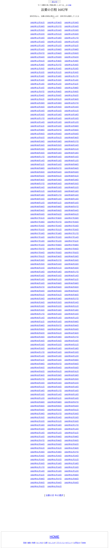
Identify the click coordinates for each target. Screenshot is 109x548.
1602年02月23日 (71, 417)
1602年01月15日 (71, 467)
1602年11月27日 (54, 65)
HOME (54, 536)
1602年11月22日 (37, 72)
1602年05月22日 (54, 306)
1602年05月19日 (54, 310)
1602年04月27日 (71, 337)
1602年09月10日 (54, 164)
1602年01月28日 (54, 452)
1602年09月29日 (37, 141)
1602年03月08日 (54, 402)
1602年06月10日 (37, 283)
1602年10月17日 (37, 118)
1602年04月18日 (71, 348)
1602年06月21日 (54, 268)
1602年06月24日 (54, 264)
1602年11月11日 (71, 84)
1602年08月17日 (54, 195)
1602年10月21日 (71, 111)
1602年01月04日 (54, 483)
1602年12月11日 (72, 46)
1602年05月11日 (37, 322)
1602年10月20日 (37, 115)
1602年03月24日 (37, 383)
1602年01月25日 (54, 456)
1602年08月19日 (71, 191)
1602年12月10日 (37, 49)
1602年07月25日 (37, 226)
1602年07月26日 (71, 222)
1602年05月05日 (37, 329)
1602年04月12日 (71, 356)
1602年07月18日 (54, 233)
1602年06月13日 (37, 279)
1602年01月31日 (54, 448)
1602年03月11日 (54, 398)
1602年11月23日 (72, 69)
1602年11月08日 (72, 88)
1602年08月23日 (54, 187)
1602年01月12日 (71, 471)
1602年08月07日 (71, 207)
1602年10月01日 (54, 138)
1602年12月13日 (37, 46)
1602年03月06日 (37, 406)
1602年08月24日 (37, 187)
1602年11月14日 (72, 80)
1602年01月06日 (71, 479)
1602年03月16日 (71, 391)
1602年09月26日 (37, 145)
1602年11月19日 (37, 76)
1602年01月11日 (37, 475)
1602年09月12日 (71, 161)
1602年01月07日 (54, 479)
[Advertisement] (54, 514)
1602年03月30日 (37, 375)
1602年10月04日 (54, 134)
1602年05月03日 (71, 329)
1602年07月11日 (72, 241)
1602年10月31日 (54, 99)
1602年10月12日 (71, 122)
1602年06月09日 (54, 283)
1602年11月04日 (37, 95)
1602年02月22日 (37, 421)
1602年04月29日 (37, 337)
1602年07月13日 (37, 241)
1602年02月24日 (54, 417)
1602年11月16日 (37, 80)
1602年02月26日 (71, 414)
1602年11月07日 (37, 92)
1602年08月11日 (54, 203)
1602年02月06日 (54, 440)
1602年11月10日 (37, 88)
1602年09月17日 (37, 157)
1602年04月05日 (37, 368)
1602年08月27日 (37, 184)
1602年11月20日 (72, 72)
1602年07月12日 (54, 241)
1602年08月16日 (71, 195)
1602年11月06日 (54, 92)
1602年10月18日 (71, 115)
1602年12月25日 (37, 30)
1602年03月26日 (54, 379)
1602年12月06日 (54, 53)
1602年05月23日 (37, 306)
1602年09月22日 (54, 149)
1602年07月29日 (71, 218)
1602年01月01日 (54, 486)
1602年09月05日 (37, 172)
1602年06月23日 (71, 264)
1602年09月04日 (54, 172)
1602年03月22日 (71, 383)
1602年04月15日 (71, 352)
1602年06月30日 (54, 256)
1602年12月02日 (71, 57)
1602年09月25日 (54, 145)
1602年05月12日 (71, 318)
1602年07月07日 (37, 249)
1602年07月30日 (54, 218)
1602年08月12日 (37, 203)
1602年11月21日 (54, 72)
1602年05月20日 (37, 310)
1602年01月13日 (54, 471)
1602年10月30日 (71, 99)
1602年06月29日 (71, 256)
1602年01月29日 (37, 452)
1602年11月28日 (37, 65)
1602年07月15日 (54, 237)
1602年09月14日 (37, 161)
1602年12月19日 (37, 38)
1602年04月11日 (37, 360)
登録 (24, 543)
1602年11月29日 (72, 61)
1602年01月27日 (71, 452)
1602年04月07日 (54, 364)
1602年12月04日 (37, 57)
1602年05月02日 (37, 333)
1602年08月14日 (54, 199)
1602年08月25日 (71, 184)
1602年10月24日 (71, 107)
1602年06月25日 (37, 264)
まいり (54, 2)
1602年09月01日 (54, 176)
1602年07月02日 (71, 253)
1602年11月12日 (54, 84)
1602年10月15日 (71, 118)
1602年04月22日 (54, 345)
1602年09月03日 (71, 172)
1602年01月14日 (37, 471)
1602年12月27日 (54, 26)
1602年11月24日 (54, 69)
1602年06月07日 (37, 287)
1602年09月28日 (54, 141)
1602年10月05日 (37, 134)
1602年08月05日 (54, 210)
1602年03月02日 (54, 410)
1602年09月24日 (71, 145)
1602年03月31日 (71, 371)
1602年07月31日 (37, 218)
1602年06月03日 (54, 291)
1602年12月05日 (71, 53)
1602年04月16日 (54, 352)
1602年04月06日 (71, 364)
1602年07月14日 (71, 237)
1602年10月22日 (54, 111)
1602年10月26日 (37, 107)
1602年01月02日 (37, 486)
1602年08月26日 (54, 184)
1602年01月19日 (54, 463)
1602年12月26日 (71, 26)
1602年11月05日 (72, 92)
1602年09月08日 (37, 168)
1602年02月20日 (71, 421)
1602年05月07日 (54, 325)
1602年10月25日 (54, 107)
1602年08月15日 (37, 199)
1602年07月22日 (37, 230)
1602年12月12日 (54, 46)
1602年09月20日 (37, 153)
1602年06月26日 (71, 260)
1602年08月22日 (71, 187)
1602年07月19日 (37, 233)
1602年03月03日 (37, 410)
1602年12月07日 (37, 53)
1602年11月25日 (37, 69)
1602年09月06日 (71, 168)
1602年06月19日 (37, 272)
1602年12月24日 (54, 30)
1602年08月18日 (37, 195)
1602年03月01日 (71, 410)
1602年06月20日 (71, 268)
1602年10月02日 (37, 138)
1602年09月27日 (71, 141)
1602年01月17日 (37, 467)
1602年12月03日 (54, 57)
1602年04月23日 (37, 345)
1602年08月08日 (54, 207)
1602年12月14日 (71, 42)
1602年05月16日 (54, 314)
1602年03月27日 (37, 379)
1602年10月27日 (71, 103)
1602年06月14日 (71, 276)
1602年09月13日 (54, 161)
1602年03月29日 (54, 375)
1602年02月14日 (71, 429)
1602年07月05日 (71, 249)
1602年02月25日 (37, 417)
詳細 (69, 5)
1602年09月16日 (54, 157)
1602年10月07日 (54, 130)
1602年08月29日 (54, 180)
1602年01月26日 (37, 456)
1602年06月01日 (37, 295)
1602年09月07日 (54, 168)
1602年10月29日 (37, 103)
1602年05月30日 (71, 295)
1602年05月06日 (71, 325)
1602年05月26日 (37, 302)
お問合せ (77, 543)
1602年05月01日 (54, 333)
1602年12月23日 (71, 30)
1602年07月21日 (54, 230)
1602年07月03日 (54, 253)
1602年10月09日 (71, 126)
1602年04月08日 (37, 364)
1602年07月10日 (37, 245)
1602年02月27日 (54, 414)
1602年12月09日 (54, 49)
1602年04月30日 (71, 333)
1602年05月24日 (71, 302)
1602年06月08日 (71, 283)
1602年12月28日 (37, 26)
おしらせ (52, 543)
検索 (33, 543)
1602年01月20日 (37, 463)
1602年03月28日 (71, 375)
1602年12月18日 (54, 38)
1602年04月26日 (37, 341)
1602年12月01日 (37, 61)
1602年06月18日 (54, 272)
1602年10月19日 (54, 115)
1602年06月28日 (37, 260)
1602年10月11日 (37, 126)
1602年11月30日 (54, 61)
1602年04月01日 (54, 371)
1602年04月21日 (71, 345)
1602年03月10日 (71, 398)
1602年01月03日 (71, 483)
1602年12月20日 (71, 34)
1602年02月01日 (37, 448)
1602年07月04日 (37, 253)
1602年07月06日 (54, 249)
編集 (29, 543)
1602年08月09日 (37, 207)
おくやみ (40, 543)
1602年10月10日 (54, 126)
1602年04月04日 (54, 368)
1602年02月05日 (71, 440)
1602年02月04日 (37, 444)
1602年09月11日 (37, 164)
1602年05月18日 (71, 310)
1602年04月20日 (37, 348)
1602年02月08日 (71, 437)
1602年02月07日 (37, 440)
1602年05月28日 (54, 299)
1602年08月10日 (71, 203)
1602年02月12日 (54, 433)
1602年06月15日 (54, 276)
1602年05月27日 (71, 299)
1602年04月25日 (54, 341)
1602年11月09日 (54, 88)
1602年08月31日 (71, 176)
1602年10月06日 (71, 130)
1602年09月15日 (71, 157)
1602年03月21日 (37, 387)
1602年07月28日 (37, 222)
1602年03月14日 (54, 394)
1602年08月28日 (71, 180)
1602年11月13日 (37, 84)
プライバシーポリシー (64, 543)
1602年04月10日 (54, 360)
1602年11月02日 (72, 95)
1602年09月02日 (37, 176)
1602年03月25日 (71, 379)
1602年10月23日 (37, 111)
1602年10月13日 (54, 122)
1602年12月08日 (71, 49)
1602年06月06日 (54, 287)
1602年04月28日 (54, 337)
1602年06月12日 (54, 279)
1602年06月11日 (72, 279)
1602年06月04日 (37, 291)
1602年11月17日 (72, 76)
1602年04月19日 (54, 348)
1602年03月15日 (37, 394)
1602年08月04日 (71, 210)
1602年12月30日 (54, 23)
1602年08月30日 (37, 180)
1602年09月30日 (71, 138)
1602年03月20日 (54, 387)
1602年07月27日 (54, 222)
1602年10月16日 (54, 118)
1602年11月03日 (54, 95)
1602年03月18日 (37, 391)
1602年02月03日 (54, 444)
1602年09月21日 (71, 149)
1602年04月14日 (37, 356)
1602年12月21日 (54, 34)
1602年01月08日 (37, 479)
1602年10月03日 (71, 134)
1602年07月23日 (71, 226)
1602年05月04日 (54, 329)
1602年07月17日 (71, 233)
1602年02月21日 (54, 421)
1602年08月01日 (71, 214)
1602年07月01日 (37, 256)
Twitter (83, 543)
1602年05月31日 (54, 295)
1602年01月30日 (71, 448)
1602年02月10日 (37, 437)
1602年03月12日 (37, 398)
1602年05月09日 (71, 322)
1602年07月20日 (71, 230)
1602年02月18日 (54, 425)
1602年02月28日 (37, 414)
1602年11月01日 (37, 99)
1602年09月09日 (71, 164)
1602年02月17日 (71, 425)
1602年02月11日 (72, 433)
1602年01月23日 (37, 460)
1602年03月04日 (71, 406)
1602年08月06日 (37, 210)
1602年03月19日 (71, 387)
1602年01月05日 (37, 483)
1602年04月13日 (54, 356)
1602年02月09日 (54, 437)
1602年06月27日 (54, 260)
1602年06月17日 (71, 272)
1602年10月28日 (54, 103)
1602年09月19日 (54, 153)
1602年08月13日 (71, 199)
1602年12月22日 (37, 34)
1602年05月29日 (37, 299)
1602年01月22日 (54, 460)
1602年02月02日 (71, 444)
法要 (45, 543)
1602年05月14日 (37, 318)
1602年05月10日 (54, 322)
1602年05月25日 (54, 302)
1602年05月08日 (37, 325)
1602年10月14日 (37, 122)
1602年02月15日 (54, 429)
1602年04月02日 (37, 371)
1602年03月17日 (54, 391)
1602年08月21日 (37, 191)
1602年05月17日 (37, 314)
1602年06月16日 (37, 276)
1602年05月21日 (71, 306)
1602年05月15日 (71, 314)
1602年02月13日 (37, 433)
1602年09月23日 (37, 149)
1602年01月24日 (71, 456)
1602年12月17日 (71, 38)
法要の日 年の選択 (54, 495)
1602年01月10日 (54, 475)
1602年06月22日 (37, 268)
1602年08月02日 (54, 214)
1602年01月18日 (71, 463)
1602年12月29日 (71, 23)
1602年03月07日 (71, 402)
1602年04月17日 (37, 352)
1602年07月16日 (37, 237)
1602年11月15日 (54, 80)
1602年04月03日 (71, 368)
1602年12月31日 (37, 23)
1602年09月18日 (71, 153)
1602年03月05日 (54, 406)
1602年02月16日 (37, 429)
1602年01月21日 (71, 460)
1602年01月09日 (71, 475)
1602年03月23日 (54, 383)
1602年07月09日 (54, 245)
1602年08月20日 (54, 191)
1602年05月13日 (54, 318)
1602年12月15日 (54, 42)
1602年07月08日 (71, 245)
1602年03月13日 (71, 394)
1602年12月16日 (37, 42)
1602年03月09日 (37, 402)
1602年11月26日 (72, 65)
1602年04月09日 (71, 360)
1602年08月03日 (37, 214)
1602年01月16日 (54, 467)
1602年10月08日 (37, 130)
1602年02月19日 (37, 425)
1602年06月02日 (71, 291)
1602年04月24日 (71, 341)
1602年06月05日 (71, 287)
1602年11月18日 (54, 76)
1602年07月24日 (54, 226)
